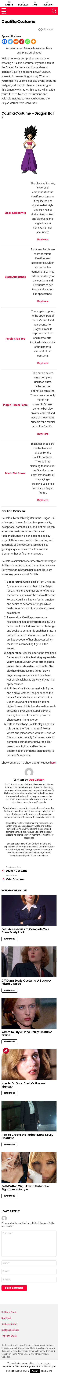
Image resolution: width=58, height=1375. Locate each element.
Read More (9, 939)
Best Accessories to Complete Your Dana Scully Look (25, 930)
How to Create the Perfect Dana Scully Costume (27, 1136)
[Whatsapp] (27, 41)
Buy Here (42, 500)
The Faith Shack (9, 1336)
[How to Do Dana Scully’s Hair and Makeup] (29, 1064)
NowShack (6, 1318)
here (53, 762)
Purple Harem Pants (15, 404)
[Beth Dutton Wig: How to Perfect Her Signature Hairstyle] (29, 1167)
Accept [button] (35, 1371)
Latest (9, 5)
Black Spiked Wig (15, 212)
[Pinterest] (21, 41)
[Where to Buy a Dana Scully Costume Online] (29, 1013)
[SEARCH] (54, 11)
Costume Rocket (9, 1324)
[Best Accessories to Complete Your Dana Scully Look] (29, 910)
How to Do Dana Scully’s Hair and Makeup (24, 1084)
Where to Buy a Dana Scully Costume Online (26, 1033)
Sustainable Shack (10, 1330)
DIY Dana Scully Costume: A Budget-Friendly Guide (26, 982)
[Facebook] (4, 41)
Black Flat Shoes (15, 473)
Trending (47, 5)
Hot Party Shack (9, 1312)
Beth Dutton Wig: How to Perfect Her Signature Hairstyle (25, 1187)
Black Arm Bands (15, 276)
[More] (33, 41)
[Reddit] (16, 41)
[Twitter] (10, 41)
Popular (23, 5)
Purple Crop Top (15, 338)
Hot (35, 5)
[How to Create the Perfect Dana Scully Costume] (29, 1116)
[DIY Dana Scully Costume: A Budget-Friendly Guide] (29, 961)
